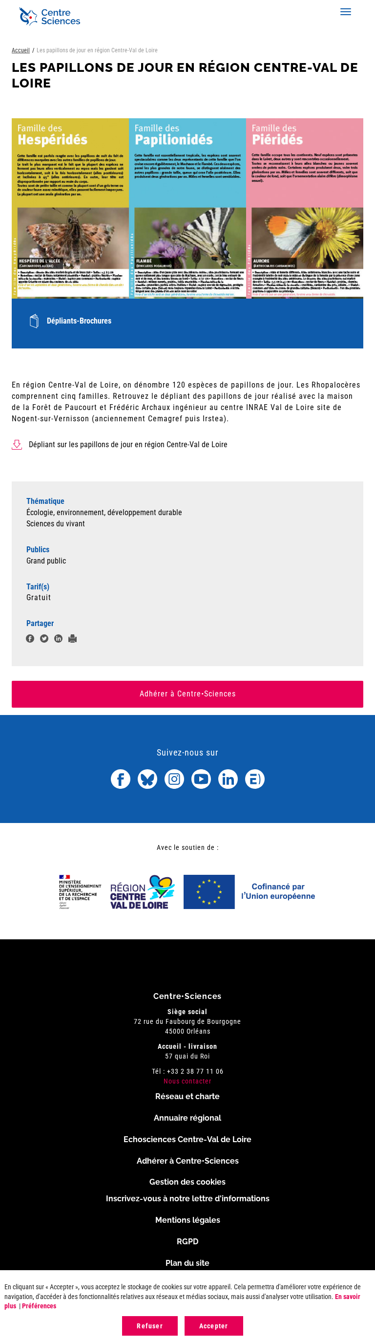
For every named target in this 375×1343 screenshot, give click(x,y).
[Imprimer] (72, 640)
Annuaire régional (187, 1118)
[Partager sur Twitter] (44, 640)
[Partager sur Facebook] (30, 640)
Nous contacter (187, 1081)
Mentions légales (187, 1220)
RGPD (187, 1241)
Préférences (39, 1306)
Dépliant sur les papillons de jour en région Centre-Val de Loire (128, 444)
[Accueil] (49, 16)
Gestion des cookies (187, 1182)
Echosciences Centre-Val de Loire (187, 1139)
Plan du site (187, 1263)
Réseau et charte (187, 1096)
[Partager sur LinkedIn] (58, 640)
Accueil (21, 50)
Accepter (214, 1326)
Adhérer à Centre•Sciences (188, 693)
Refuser (150, 1326)
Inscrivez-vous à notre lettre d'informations (188, 1198)
